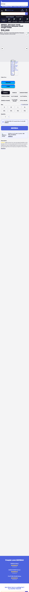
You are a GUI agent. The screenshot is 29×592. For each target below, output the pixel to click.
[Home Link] (9, 10)
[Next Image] (26, 49)
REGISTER (8, 82)
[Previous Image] (2, 49)
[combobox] (13, 13)
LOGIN (8, 86)
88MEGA (14, 128)
